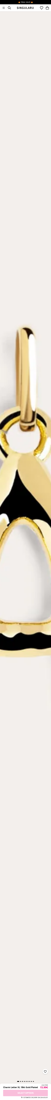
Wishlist (41, 8)
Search (9, 8)
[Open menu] (4, 8)
